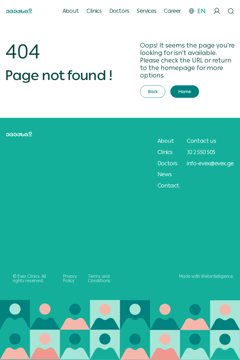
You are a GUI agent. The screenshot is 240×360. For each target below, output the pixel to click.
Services (146, 11)
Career (172, 11)
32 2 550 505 (201, 152)
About (70, 11)
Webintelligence (217, 276)
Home (184, 91)
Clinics (94, 11)
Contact (168, 185)
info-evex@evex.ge (210, 163)
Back (153, 91)
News (165, 174)
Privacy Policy (70, 278)
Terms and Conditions (99, 278)
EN (201, 11)
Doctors (119, 11)
